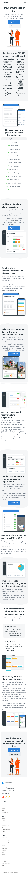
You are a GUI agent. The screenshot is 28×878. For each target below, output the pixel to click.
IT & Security (4, 861)
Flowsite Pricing (5, 842)
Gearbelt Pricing (5, 840)
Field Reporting (5, 820)
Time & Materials (5, 825)
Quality (3, 823)
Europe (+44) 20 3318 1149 (8, 790)
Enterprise (4, 850)
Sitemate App (5, 812)
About (3, 852)
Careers (3, 854)
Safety (3, 818)
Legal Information (6, 875)
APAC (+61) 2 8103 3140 (7, 787)
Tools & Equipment (6, 829)
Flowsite (3, 810)
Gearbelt (3, 808)
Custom (3, 831)
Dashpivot (4, 806)
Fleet (3, 827)
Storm (3, 803)
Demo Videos (5, 859)
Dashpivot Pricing (5, 837)
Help (3, 865)
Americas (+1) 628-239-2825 (8, 788)
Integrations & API (6, 863)
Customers (4, 848)
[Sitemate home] (7, 782)
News (3, 856)
